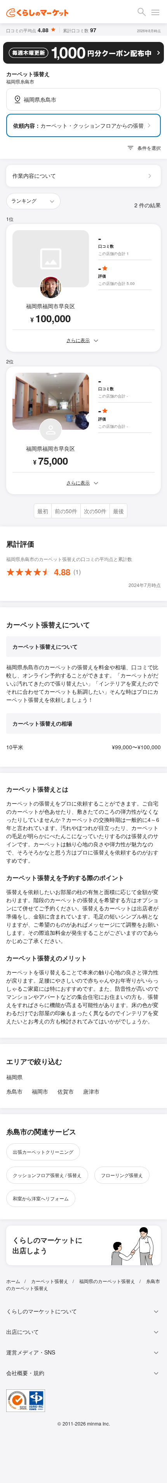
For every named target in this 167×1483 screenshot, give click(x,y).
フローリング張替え (122, 1175)
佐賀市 (65, 1091)
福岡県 (14, 1077)
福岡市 (40, 1091)
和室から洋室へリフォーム (41, 1198)
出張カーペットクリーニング (43, 1151)
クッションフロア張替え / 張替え (47, 1175)
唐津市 (91, 1091)
